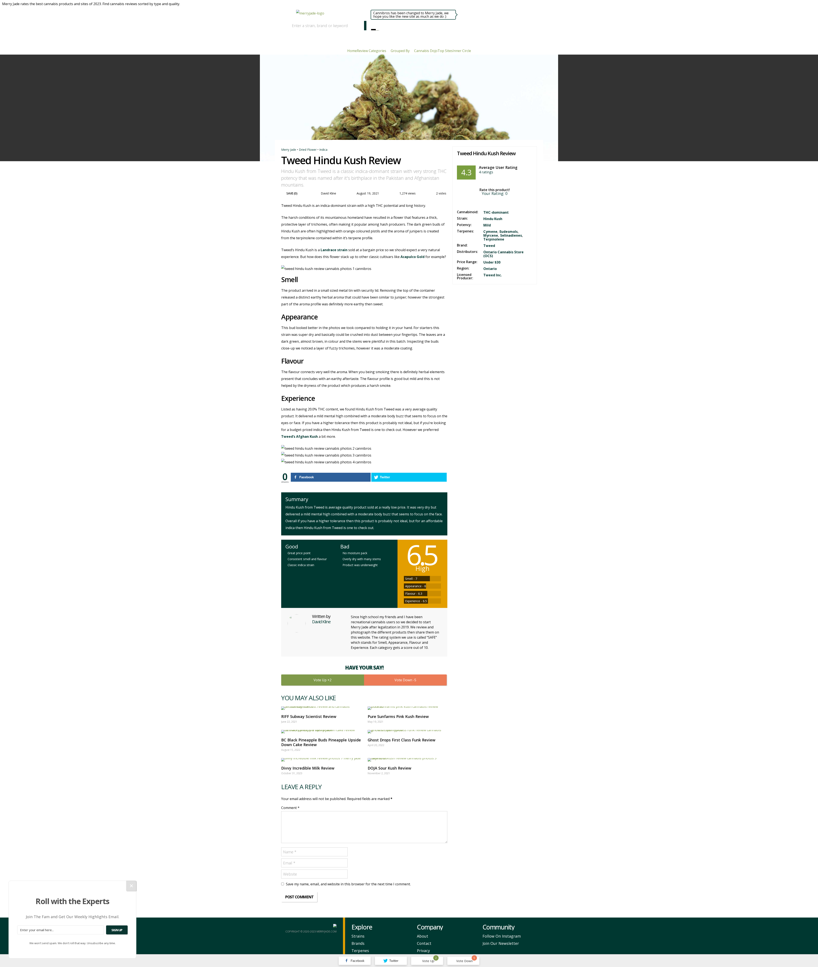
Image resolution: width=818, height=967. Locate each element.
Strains (357, 936)
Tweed (489, 245)
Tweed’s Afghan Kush (299, 436)
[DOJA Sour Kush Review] (407, 759)
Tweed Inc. (492, 275)
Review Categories (371, 50)
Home (352, 50)
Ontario (490, 268)
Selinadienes (511, 235)
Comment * (290, 807)
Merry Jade (288, 150)
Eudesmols (509, 231)
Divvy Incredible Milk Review (307, 768)
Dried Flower (308, 150)
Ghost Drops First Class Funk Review (401, 739)
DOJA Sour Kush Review (389, 768)
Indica (323, 150)
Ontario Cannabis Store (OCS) (503, 254)
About (422, 936)
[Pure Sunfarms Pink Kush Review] (407, 708)
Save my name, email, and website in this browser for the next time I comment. (348, 884)
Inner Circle (462, 50)
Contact (424, 943)
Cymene (490, 231)
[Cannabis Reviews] (376, 29)
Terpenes (360, 950)
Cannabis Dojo (426, 50)
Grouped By (400, 50)
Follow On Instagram (501, 936)
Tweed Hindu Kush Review (486, 153)
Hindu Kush (492, 218)
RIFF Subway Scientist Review (308, 716)
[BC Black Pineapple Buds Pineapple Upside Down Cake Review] (321, 731)
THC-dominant (496, 212)
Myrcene (490, 235)
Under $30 (491, 262)
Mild (487, 225)
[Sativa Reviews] (377, 29)
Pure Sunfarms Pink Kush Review (398, 716)
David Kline (328, 193)
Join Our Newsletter (500, 943)
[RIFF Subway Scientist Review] (321, 708)
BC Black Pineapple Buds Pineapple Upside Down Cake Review (321, 742)
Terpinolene (493, 239)
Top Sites (445, 50)
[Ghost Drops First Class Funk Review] (407, 731)
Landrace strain (334, 250)
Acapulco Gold (412, 256)
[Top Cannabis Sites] (378, 29)
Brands (357, 943)
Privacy (423, 950)
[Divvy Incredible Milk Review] (321, 759)
